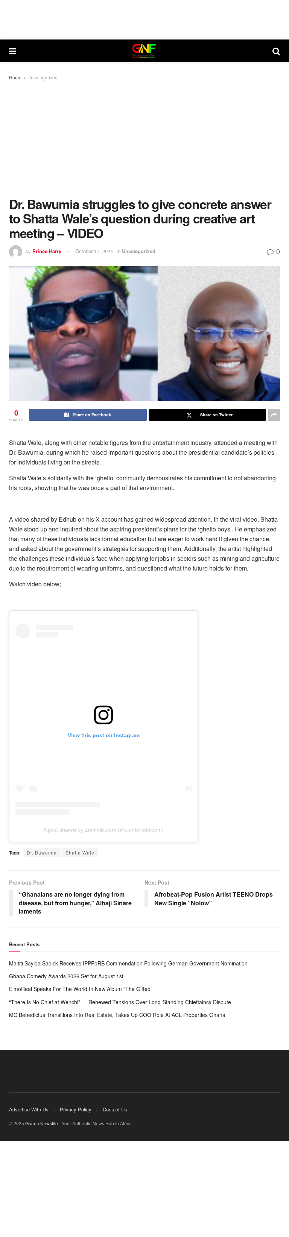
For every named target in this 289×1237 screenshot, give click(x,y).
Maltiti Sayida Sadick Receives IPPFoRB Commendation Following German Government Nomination (128, 963)
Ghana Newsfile (41, 1123)
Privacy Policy (75, 1109)
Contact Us (115, 1109)
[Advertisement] (144, 138)
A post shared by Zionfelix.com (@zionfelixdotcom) (103, 830)
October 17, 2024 (94, 251)
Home (15, 77)
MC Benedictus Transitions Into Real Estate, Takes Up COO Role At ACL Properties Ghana (117, 1014)
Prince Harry (46, 251)
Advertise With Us (29, 1109)
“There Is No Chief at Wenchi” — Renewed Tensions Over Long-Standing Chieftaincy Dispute (120, 1002)
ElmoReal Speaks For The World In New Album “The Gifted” (80, 989)
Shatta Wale (79, 852)
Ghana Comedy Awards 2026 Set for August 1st (66, 976)
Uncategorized (42, 77)
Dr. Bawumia (42, 852)
